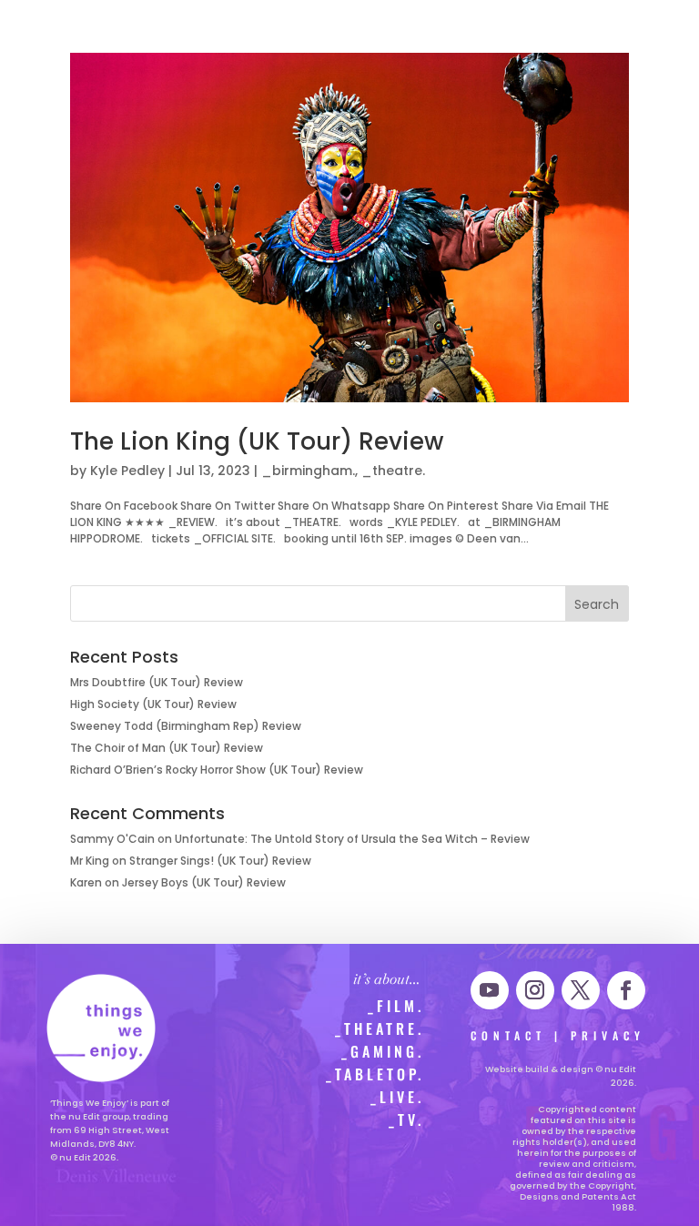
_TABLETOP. (375, 1074)
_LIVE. (397, 1097)
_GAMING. (382, 1051)
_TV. (406, 1119)
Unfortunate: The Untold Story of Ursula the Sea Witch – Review (352, 838)
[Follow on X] (581, 990)
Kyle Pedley (127, 470)
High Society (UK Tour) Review (153, 704)
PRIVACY (608, 1035)
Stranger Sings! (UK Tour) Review (220, 860)
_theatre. (393, 470)
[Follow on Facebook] (626, 990)
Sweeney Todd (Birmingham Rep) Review (185, 726)
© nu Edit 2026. (84, 1157)
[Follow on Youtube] (490, 990)
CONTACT (508, 1035)
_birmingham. (308, 470)
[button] (33, 24)
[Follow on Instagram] (535, 990)
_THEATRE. (379, 1028)
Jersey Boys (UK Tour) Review (204, 882)
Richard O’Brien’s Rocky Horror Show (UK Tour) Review (216, 769)
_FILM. (396, 1006)
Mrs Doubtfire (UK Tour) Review (156, 682)
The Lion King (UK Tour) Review (256, 441)
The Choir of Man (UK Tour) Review (166, 747)
